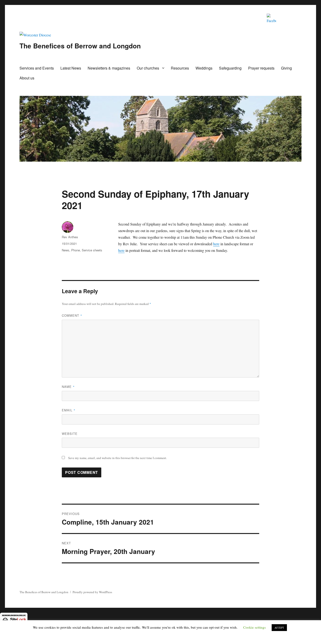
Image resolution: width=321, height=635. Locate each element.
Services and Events (37, 68)
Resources (180, 68)
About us (27, 78)
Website (70, 433)
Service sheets (92, 250)
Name (68, 386)
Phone (75, 250)
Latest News (70, 68)
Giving (286, 68)
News (65, 250)
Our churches (148, 68)
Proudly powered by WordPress (92, 592)
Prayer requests (261, 68)
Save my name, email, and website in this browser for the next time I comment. (117, 458)
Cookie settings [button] (254, 627)
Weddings (204, 68)
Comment (72, 315)
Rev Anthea (70, 237)
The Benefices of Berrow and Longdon (80, 46)
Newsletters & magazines (109, 68)
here (216, 243)
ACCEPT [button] (279, 627)
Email (68, 410)
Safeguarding (230, 68)
